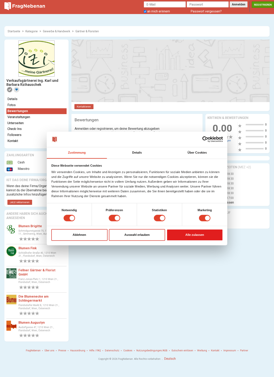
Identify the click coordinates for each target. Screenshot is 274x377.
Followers (14, 135)
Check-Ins (14, 129)
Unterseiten (15, 123)
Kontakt (12, 141)
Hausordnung (77, 350)
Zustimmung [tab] (77, 152)
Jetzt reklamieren (19, 202)
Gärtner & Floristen (87, 31)
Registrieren (263, 4)
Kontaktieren (84, 106)
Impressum (229, 350)
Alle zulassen (194, 234)
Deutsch (170, 359)
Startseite (14, 31)
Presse (62, 350)
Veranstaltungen (18, 117)
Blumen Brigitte (30, 226)
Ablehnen (79, 234)
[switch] (114, 218)
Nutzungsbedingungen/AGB (151, 350)
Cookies (127, 350)
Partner (244, 350)
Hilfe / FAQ (95, 350)
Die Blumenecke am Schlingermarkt (33, 299)
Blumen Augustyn (31, 322)
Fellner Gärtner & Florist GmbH (36, 272)
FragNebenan (33, 350)
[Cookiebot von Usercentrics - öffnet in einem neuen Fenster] (205, 139)
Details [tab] (137, 152)
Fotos (11, 105)
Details (12, 99)
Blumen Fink (27, 248)
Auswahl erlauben (137, 234)
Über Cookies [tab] (197, 152)
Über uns (49, 350)
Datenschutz (112, 350)
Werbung (202, 350)
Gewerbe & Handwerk (56, 31)
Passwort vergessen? (206, 11)
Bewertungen (17, 111)
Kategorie (31, 31)
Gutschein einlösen (182, 350)
